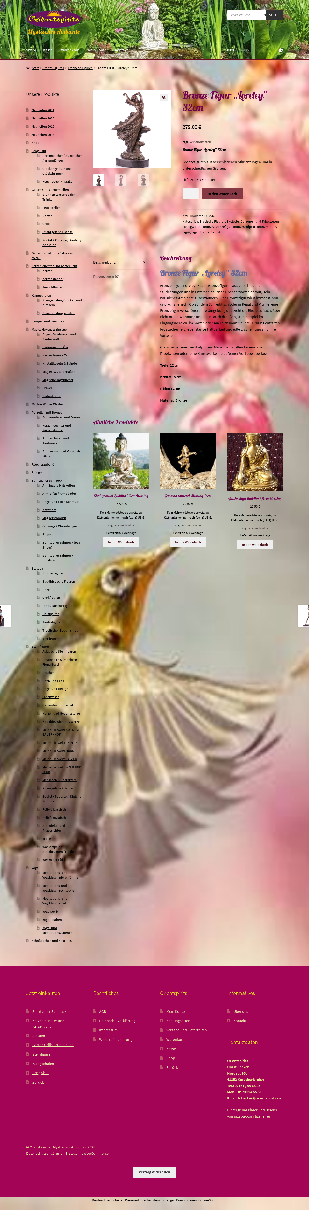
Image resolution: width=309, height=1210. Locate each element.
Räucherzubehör (44, 464)
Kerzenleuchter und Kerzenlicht (54, 266)
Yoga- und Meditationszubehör (57, 930)
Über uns (240, 1011)
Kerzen (47, 271)
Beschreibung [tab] (104, 262)
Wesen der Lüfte (54, 859)
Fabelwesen (50, 697)
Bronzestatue (266, 226)
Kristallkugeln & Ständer (60, 363)
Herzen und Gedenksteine (61, 713)
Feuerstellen (51, 207)
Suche (274, 15)
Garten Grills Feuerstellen (50, 190)
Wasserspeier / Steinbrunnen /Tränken (59, 849)
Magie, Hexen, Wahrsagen (50, 329)
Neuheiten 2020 (43, 118)
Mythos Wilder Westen (48, 404)
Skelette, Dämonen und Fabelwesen (253, 221)
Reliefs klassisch (54, 809)
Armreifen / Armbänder (59, 493)
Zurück (38, 1082)
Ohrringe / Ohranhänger (59, 526)
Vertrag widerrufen (154, 1171)
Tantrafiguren (52, 622)
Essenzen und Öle (55, 347)
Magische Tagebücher (57, 380)
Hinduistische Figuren (58, 606)
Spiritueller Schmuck (47, 480)
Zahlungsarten (178, 1020)
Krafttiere (49, 510)
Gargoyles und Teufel (57, 705)
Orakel (47, 388)
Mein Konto (97, 50)
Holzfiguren (50, 614)
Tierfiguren (50, 638)
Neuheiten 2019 (43, 126)
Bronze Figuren (53, 68)
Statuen (37, 568)
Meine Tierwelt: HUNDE (59, 751)
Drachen (48, 672)
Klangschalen (41, 295)
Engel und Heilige (55, 689)
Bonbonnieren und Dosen (61, 417)
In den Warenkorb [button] (121, 542)
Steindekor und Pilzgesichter (53, 828)
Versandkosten (200, 142)
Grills (46, 224)
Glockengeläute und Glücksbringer (57, 171)
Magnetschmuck (54, 518)
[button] (164, 97)
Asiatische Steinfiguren (59, 651)
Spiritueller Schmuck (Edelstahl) (57, 558)
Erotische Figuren (80, 68)
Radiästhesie (51, 396)
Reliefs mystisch (54, 817)
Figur (186, 232)
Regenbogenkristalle (57, 181)
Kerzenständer (52, 279)
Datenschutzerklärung (117, 1020)
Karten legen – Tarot (57, 355)
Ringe (46, 534)
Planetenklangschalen (58, 313)
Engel (46, 589)
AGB (102, 1011)
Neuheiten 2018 (43, 134)
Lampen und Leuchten (48, 321)
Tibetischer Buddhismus (60, 630)
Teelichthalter (52, 287)
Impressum (108, 1030)
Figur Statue (200, 232)
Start (35, 68)
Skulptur (217, 232)
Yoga (35, 868)
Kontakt (121, 50)
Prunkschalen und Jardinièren (55, 440)
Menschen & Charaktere (59, 780)
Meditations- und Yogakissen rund (55, 900)
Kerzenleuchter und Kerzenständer (56, 427)
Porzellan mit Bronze (47, 412)
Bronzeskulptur (244, 226)
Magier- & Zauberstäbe (58, 371)
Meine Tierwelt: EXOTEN (60, 742)
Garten (47, 216)
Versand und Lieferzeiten (186, 1030)
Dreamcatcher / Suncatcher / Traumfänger (62, 158)
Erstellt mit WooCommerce (87, 1153)
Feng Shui (39, 151)
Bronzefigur (223, 226)
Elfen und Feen (53, 681)
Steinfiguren (41, 646)
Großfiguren (51, 597)
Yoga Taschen (52, 920)
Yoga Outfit (50, 911)
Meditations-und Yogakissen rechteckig (58, 888)
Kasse (48, 50)
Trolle (46, 838)
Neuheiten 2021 (43, 110)
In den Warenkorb (222, 193)
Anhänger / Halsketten (58, 485)
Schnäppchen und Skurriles (52, 941)
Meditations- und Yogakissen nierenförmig (60, 875)
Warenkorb (70, 50)
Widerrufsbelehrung (115, 1039)
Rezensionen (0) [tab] (106, 276)
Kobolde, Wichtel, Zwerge (61, 721)
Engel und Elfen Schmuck (60, 502)
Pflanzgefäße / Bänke (57, 232)
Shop (30, 50)
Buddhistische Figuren (58, 581)
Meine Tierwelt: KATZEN (59, 759)
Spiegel (37, 472)
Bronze (208, 226)
